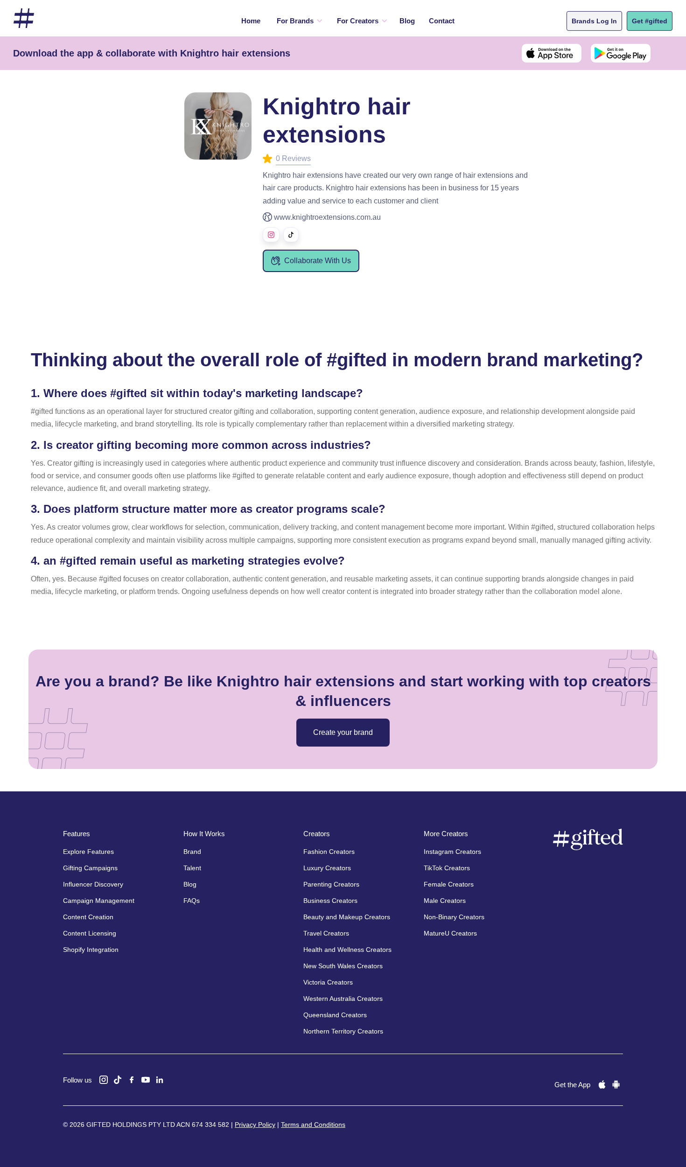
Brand (192, 851)
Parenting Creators (331, 884)
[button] (297, 21)
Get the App (572, 1085)
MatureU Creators (450, 933)
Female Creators (449, 884)
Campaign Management (98, 900)
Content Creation (88, 917)
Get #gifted (649, 21)
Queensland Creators (335, 1015)
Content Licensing (89, 933)
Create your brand (343, 732)
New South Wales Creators (343, 966)
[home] (24, 18)
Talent (192, 868)
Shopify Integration (91, 949)
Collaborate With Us (317, 261)
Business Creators (330, 900)
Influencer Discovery (93, 884)
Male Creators (445, 900)
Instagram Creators (452, 851)
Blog (407, 21)
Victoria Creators (328, 982)
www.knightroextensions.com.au (327, 217)
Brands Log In (594, 21)
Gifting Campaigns (90, 868)
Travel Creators (326, 933)
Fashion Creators (329, 851)
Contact (442, 21)
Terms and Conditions (313, 1124)
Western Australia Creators (343, 998)
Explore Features (88, 851)
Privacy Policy (255, 1124)
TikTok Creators (447, 868)
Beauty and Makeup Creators (346, 917)
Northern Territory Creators (343, 1031)
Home (250, 21)
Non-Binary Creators (454, 917)
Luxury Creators (327, 868)
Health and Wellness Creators (347, 949)
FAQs (191, 900)
